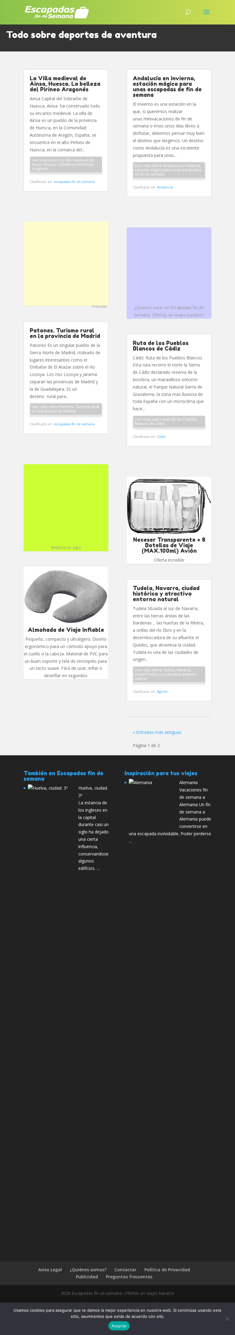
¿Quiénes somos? (88, 1269)
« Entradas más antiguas (157, 732)
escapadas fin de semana (74, 181)
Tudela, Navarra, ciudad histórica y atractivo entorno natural (166, 593)
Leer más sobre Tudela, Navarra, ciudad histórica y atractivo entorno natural (165, 674)
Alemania (188, 782)
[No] (227, 1319)
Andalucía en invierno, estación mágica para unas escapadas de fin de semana (167, 86)
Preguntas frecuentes (129, 1277)
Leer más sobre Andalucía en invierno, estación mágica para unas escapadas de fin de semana (168, 170)
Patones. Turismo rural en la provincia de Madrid (65, 333)
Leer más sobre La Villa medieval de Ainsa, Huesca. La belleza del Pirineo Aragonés (63, 164)
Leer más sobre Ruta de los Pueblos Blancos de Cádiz (166, 421)
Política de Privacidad (167, 1269)
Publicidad (99, 306)
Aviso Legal (50, 1269)
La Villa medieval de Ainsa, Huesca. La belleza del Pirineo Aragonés (65, 84)
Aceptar (119, 1325)
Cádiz (161, 436)
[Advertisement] (66, 263)
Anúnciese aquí (66, 547)
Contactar (125, 1269)
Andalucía (165, 187)
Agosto (162, 691)
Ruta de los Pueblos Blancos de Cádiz (160, 345)
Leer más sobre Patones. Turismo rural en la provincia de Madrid (65, 409)
